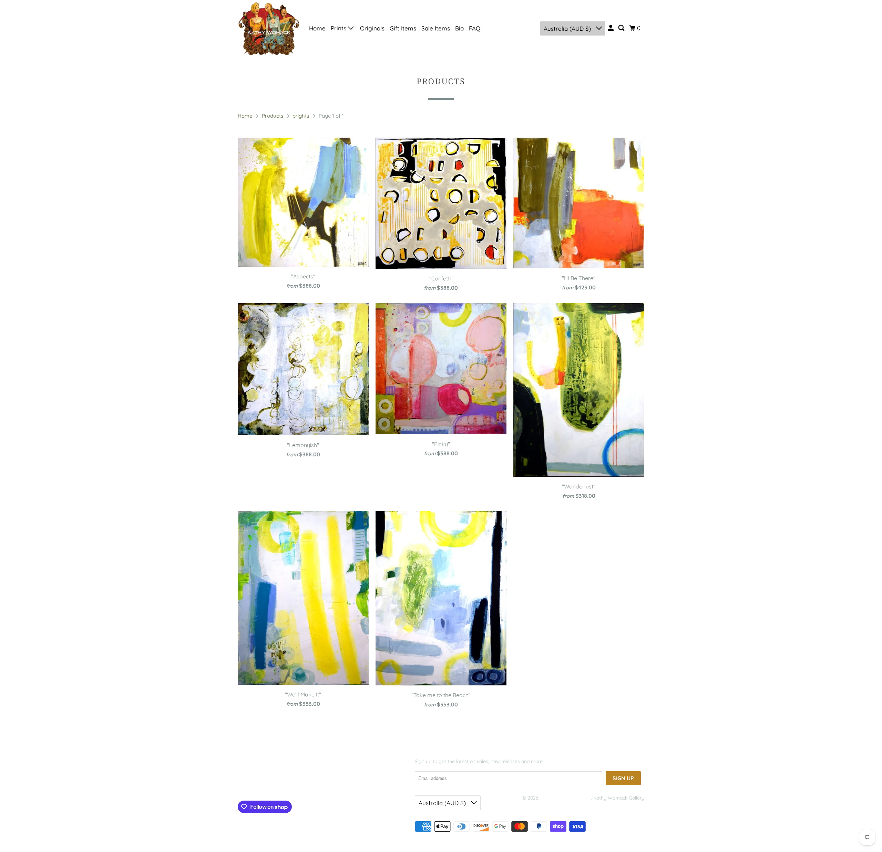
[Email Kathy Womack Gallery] (296, 784)
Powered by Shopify (544, 806)
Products (273, 115)
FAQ (474, 28)
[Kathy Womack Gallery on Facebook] (248, 784)
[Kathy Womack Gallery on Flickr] (283, 784)
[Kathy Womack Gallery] (269, 28)
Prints (339, 28)
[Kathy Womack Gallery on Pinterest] (270, 784)
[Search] (622, 27)
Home (317, 28)
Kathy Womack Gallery (565, 798)
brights (301, 115)
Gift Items (403, 28)
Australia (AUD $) (568, 28)
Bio (459, 28)
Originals (372, 28)
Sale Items (435, 28)
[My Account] (611, 27)
